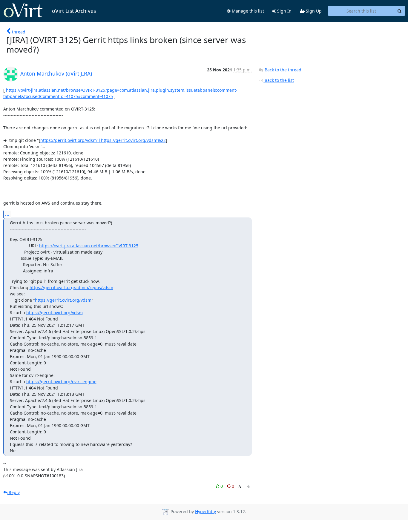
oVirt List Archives (74, 10)
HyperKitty (205, 511)
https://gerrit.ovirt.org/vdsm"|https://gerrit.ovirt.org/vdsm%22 (103, 140)
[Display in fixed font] (240, 487)
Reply (13, 492)
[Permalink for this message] (248, 487)
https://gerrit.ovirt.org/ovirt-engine (61, 381)
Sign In (284, 11)
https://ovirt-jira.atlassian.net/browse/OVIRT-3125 (88, 246)
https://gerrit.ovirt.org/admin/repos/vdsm (71, 287)
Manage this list (247, 11)
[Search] (399, 11)
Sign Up (313, 11)
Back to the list (278, 80)
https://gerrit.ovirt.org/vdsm (63, 300)
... (7, 214)
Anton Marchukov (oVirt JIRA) (56, 73)
